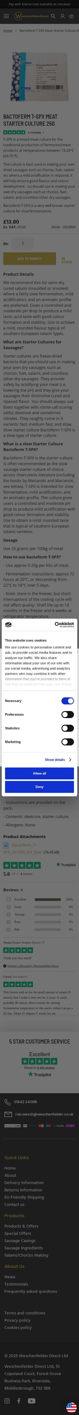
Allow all (39, 773)
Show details (55, 760)
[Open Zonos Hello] (69, 1406)
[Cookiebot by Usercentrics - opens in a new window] (56, 625)
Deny (39, 787)
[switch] (67, 715)
